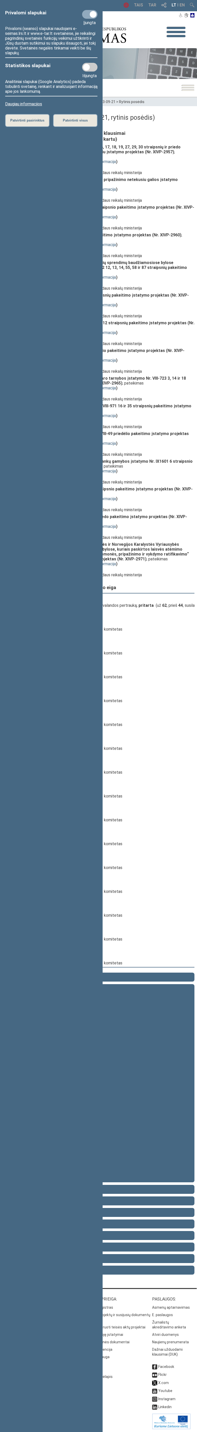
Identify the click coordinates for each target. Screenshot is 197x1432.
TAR (152, 5)
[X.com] (154, 1383)
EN (182, 5)
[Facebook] (154, 1367)
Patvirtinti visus (75, 120)
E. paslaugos (162, 1315)
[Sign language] (186, 15)
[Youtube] (154, 1391)
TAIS (138, 5)
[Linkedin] (154, 1407)
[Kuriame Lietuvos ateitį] (171, 1428)
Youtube (165, 1391)
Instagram (166, 1399)
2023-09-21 (105, 102)
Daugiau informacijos (23, 104)
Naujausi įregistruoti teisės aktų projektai (111, 1327)
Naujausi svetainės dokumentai (103, 1342)
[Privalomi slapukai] (89, 14)
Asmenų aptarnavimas (171, 1307)
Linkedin (165, 1407)
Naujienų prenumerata (170, 1342)
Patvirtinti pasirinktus (27, 120)
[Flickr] (154, 1375)
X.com (163, 1383)
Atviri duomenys (165, 1335)
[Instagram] (154, 1399)
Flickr (162, 1375)
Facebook (166, 1367)
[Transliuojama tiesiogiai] (126, 6)
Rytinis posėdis (131, 102)
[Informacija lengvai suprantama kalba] (192, 15)
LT (174, 5)
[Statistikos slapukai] (89, 67)
